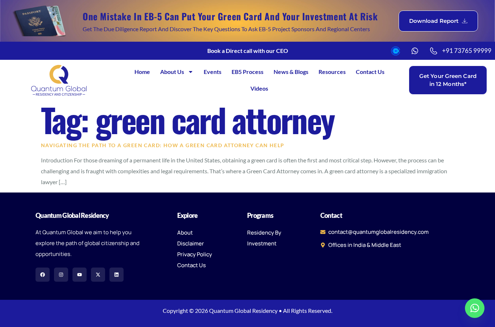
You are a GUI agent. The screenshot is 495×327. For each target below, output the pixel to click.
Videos (259, 88)
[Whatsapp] (474, 308)
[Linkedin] (116, 275)
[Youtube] (79, 275)
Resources (332, 71)
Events (212, 71)
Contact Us (370, 71)
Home (142, 71)
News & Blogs (291, 71)
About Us (172, 71)
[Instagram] (61, 275)
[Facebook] (43, 275)
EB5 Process (247, 71)
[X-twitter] (98, 275)
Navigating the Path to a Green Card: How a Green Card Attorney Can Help (162, 145)
